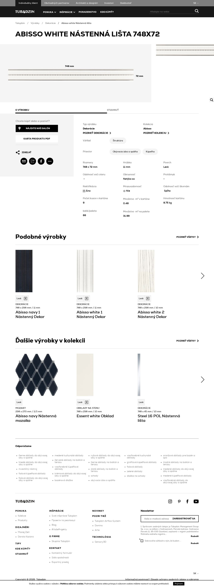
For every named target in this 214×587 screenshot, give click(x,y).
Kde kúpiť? (107, 12)
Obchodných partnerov (56, 3)
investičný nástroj (28, 469)
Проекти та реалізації (63, 520)
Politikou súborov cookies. (72, 584)
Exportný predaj (60, 562)
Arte (97, 530)
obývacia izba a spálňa (103, 480)
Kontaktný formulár (62, 553)
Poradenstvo (88, 12)
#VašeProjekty (59, 529)
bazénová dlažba (64, 480)
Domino (99, 525)
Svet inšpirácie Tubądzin (64, 516)
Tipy (18, 544)
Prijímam (179, 584)
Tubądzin (20, 23)
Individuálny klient (28, 3)
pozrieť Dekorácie (95, 133)
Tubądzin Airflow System (107, 521)
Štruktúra (118, 141)
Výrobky (35, 23)
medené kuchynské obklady (69, 455)
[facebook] (41, 161)
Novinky (98, 511)
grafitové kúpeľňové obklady (142, 462)
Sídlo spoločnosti (60, 558)
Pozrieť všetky (186, 237)
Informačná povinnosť (137, 579)
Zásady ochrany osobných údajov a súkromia (175, 579)
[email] (23, 161)
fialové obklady (135, 467)
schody (94, 476)
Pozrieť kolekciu (154, 133)
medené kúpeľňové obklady (177, 476)
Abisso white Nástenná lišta (76, 23)
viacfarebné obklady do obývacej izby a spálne (175, 481)
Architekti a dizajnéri (87, 3)
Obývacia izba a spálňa (125, 152)
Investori (109, 3)
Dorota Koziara (26, 537)
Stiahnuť (21, 554)
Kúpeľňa (150, 152)
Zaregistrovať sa (183, 519)
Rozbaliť (195, 536)
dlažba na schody (136, 476)
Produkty (22, 520)
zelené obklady (134, 471)
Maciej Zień (23, 532)
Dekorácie (50, 23)
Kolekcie (22, 516)
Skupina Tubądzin (61, 541)
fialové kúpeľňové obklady (32, 474)
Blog (54, 525)
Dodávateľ (125, 3)
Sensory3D (100, 542)
